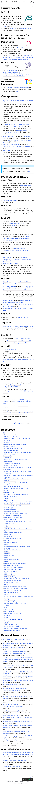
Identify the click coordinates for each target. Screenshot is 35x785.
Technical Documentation (12, 463)
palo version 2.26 (23, 406)
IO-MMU (7, 552)
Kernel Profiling (9, 556)
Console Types (9, 508)
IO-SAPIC (7, 554)
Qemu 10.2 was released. (10, 263)
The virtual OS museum (10, 200)
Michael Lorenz (7, 257)
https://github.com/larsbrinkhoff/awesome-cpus (17, 721)
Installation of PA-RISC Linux (13, 448)
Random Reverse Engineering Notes (15, 586)
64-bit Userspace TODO (11, 627)
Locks (6, 557)
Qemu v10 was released (10, 350)
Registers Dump (9, 492)
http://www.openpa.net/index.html (13, 647)
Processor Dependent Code (12, 580)
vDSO (6, 607)
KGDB (6, 490)
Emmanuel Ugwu (25, 185)
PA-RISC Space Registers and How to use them (19, 596)
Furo (26, 783)
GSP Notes (7, 527)
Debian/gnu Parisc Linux (11, 511)
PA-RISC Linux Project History (13, 567)
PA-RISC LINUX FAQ (10, 437)
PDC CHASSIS (8, 573)
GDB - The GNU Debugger (12, 625)
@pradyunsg (21, 783)
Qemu (6, 584)
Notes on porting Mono (11, 559)
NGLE (6, 561)
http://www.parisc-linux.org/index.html (15, 760)
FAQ (4, 433)
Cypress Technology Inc (10, 124)
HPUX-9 (6, 544)
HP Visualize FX (9, 611)
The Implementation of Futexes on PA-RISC (17, 521)
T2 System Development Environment (17, 87)
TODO (6, 498)
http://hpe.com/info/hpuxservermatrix (14, 740)
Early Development (10, 519)
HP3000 (6, 540)
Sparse (6, 598)
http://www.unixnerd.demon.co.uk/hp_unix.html (17, 717)
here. (16, 91)
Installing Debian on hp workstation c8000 (17, 546)
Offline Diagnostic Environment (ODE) (16, 488)
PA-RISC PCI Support (11, 571)
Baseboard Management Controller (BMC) (17, 504)
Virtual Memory (9, 609)
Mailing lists (8, 442)
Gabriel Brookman (8, 300)
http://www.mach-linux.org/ (11, 715)
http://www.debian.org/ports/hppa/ (14, 639)
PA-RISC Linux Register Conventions (15, 588)
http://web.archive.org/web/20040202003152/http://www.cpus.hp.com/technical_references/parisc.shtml (18, 659)
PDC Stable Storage (10, 577)
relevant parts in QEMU (20, 343)
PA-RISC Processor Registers (13, 590)
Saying (6, 594)
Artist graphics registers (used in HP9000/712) (18, 502)
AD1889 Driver (8, 500)
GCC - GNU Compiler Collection (14, 619)
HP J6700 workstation (18, 126)
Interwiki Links (8, 615)
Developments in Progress (12, 613)
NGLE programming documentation (15, 563)
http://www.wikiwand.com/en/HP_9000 (15, 651)
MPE (13, 225)
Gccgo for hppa (9, 523)
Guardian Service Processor (12, 532)
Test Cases (7, 469)
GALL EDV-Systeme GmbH (11, 144)
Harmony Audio (9, 536)
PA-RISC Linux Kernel (10, 465)
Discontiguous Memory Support (14, 517)
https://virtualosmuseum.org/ (12, 684)
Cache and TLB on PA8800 (12, 506)
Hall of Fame (8, 534)
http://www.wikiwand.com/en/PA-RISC (14, 653)
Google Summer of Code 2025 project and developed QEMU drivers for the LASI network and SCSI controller (18, 288)
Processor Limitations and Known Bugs (16, 494)
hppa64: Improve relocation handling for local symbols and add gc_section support (17, 238)
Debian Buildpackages (11, 450)
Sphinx (14, 783)
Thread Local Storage (11, 602)
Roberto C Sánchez (9, 136)
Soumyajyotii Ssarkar (9, 286)
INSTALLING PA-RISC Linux (12, 569)
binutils (6, 621)
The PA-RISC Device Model (12, 515)
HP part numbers (9, 454)
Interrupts (7, 548)
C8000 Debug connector (12, 486)
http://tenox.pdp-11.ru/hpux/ (11, 704)
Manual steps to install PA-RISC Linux (15, 513)
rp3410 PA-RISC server (11, 592)
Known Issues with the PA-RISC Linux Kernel (17, 467)
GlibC (6, 623)
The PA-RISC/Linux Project (12, 550)
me (29, 171)
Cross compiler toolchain (12, 630)
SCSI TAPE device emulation (15, 223)
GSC (5, 525)
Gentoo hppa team (11, 70)
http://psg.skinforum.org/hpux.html (13, 711)
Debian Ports (18, 47)
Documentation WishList (11, 496)
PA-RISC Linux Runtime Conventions (15, 628)
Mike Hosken (7, 150)
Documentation (7, 456)
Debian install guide (10, 509)
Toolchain (6, 617)
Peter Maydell (7, 282)
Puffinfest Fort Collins (11, 582)
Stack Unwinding (9, 600)
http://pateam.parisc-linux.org (12, 766)
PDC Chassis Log (9, 575)
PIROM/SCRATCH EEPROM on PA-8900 (16, 579)
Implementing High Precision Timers (15, 604)
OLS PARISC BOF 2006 (11, 565)
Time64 (6, 605)
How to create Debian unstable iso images (17, 452)
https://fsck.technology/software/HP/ (14, 707)
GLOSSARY (7, 458)
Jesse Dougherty (24, 124)
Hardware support (10, 435)
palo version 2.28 (23, 317)
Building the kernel (10, 446)
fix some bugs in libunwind (22, 338)
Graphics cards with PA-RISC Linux (15, 444)
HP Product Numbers (10, 542)
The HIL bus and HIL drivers (12, 538)
